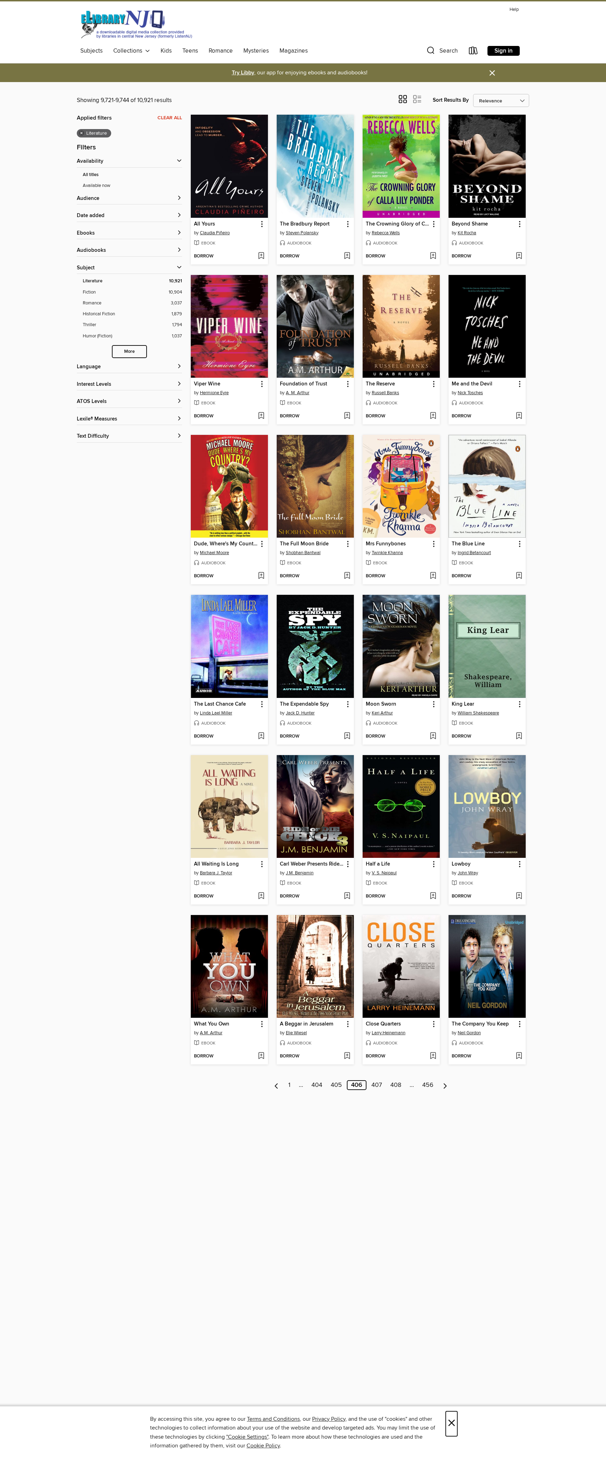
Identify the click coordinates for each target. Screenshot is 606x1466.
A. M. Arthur (297, 393)
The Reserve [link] (380, 384)
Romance (221, 51)
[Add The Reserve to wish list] (433, 416)
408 (395, 1085)
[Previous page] (276, 1085)
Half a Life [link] (378, 864)
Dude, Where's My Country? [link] (226, 544)
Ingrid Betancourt (474, 553)
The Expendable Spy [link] (304, 704)
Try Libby (243, 72)
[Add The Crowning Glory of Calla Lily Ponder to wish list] (433, 256)
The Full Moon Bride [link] (304, 544)
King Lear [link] (463, 704)
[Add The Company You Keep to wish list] (518, 1056)
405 (336, 1085)
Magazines (294, 51)
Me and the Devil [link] (472, 384)
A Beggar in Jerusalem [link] (306, 1024)
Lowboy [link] (461, 864)
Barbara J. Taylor (216, 873)
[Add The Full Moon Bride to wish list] (347, 576)
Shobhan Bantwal (303, 553)
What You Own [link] (211, 1024)
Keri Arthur (382, 713)
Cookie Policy (263, 1445)
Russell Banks (385, 393)
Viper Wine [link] (207, 384)
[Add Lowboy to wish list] (518, 896)
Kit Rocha (467, 233)
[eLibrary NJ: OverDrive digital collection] (136, 24)
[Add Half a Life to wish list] (433, 896)
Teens (190, 51)
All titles (91, 175)
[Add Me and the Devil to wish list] (518, 416)
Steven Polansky (302, 233)
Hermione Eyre (214, 393)
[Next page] (445, 1085)
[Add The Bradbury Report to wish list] (347, 256)
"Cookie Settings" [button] (247, 1436)
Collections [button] (129, 51)
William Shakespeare (478, 713)
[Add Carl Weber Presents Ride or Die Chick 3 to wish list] (347, 896)
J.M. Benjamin (300, 873)
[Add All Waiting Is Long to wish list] (261, 896)
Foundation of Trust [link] (303, 384)
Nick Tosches (470, 393)
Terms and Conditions (273, 1419)
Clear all (169, 118)
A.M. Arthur (211, 1033)
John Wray (468, 873)
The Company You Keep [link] (480, 1024)
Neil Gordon (469, 1033)
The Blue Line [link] (468, 544)
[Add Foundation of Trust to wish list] (347, 416)
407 (376, 1085)
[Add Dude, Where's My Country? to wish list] (261, 576)
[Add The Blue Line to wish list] (518, 576)
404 (316, 1085)
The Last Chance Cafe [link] (220, 704)
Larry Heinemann (388, 1033)
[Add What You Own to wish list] (261, 1056)
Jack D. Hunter (300, 713)
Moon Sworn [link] (381, 704)
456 (427, 1085)
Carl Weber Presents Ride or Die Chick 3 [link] (312, 864)
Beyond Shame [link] (470, 224)
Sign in (503, 51)
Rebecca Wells (386, 233)
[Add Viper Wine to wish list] (261, 416)
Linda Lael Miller (216, 713)
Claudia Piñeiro (215, 233)
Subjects (91, 51)
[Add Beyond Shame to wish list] (518, 256)
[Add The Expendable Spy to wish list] (347, 736)
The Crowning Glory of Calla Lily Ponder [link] (398, 224)
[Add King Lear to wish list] (518, 736)
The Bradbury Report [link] (305, 224)
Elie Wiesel (296, 1033)
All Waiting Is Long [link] (216, 864)
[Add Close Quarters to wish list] (433, 1056)
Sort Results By (451, 100)
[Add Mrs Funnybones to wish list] (433, 576)
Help (514, 9)
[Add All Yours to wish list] (261, 256)
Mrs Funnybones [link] (386, 544)
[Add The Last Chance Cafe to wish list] (261, 736)
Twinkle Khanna (387, 553)
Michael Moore (214, 553)
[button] (441, 52)
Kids (166, 51)
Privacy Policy (328, 1419)
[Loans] (473, 52)
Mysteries (256, 51)
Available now (96, 185)
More (129, 352)
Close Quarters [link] (383, 1024)
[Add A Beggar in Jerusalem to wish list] (347, 1056)
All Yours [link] (204, 224)
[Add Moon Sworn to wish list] (433, 736)
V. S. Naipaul (384, 873)
